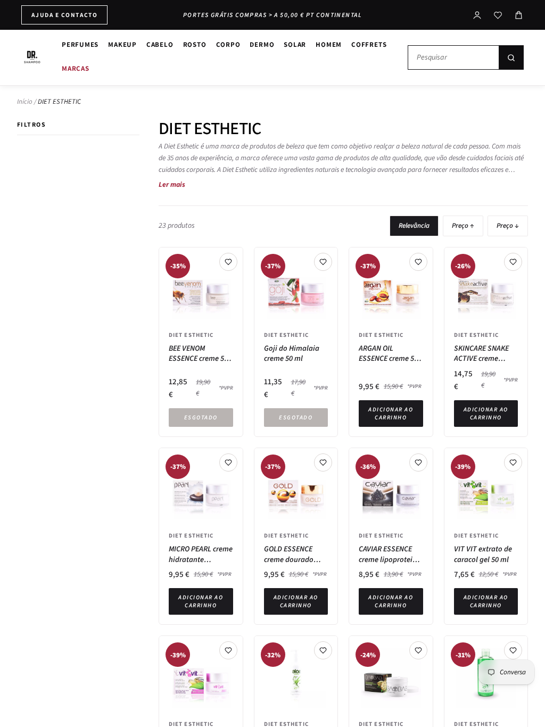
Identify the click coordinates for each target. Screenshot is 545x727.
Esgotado (201, 418)
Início (24, 101)
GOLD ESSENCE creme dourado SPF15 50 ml (288, 554)
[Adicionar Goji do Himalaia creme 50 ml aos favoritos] (323, 262)
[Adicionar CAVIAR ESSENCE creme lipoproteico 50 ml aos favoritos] (418, 462)
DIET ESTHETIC (191, 334)
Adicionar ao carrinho (390, 414)
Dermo (262, 44)
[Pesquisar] (511, 57)
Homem (329, 44)
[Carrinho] (519, 15)
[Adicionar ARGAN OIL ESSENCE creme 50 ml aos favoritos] (418, 262)
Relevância (414, 225)
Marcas (75, 68)
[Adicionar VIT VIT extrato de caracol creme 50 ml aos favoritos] (228, 650)
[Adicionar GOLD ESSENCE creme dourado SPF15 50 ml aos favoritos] (323, 462)
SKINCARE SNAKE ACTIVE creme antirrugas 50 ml (481, 353)
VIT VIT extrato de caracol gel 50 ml (483, 554)
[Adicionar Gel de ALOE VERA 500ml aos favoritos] (323, 650)
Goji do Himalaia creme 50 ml (291, 353)
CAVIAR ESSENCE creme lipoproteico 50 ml (389, 554)
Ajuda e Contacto (64, 15)
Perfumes (80, 44)
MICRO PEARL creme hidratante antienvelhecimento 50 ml (201, 554)
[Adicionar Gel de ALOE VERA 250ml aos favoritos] (513, 650)
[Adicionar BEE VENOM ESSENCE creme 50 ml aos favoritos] (228, 262)
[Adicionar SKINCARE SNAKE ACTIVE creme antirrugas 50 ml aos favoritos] (513, 262)
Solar (295, 44)
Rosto (195, 44)
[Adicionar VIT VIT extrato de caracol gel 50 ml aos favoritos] (513, 462)
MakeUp (122, 44)
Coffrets (368, 44)
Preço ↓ (508, 225)
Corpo (228, 44)
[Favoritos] (498, 15)
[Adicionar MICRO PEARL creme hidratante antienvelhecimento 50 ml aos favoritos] (228, 462)
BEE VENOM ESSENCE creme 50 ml (198, 353)
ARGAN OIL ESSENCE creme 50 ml (388, 353)
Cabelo (160, 44)
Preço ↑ (463, 225)
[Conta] (477, 15)
